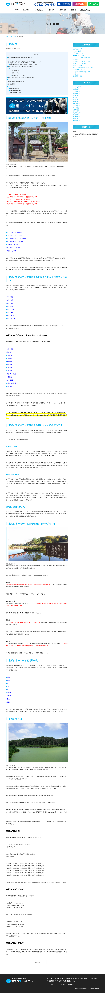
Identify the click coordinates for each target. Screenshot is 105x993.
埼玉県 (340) (76, 93)
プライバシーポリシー (53, 984)
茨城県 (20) (76, 116)
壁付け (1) (76, 95)
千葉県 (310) (76, 91)
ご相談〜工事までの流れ (38, 9)
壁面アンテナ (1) (78, 97)
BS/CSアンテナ (77, 49)
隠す (38, 54)
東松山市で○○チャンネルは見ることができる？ (23, 64)
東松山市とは (12, 84)
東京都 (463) (76, 106)
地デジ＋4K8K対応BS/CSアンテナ (82, 68)
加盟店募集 (71, 984)
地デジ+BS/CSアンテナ (79, 64)
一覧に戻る (37, 962)
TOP (7, 36)
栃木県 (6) (76, 108)
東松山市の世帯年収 (15, 93)
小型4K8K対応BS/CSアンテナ (81, 72)
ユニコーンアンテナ (78, 55)
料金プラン (26, 10)
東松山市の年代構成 (15, 90)
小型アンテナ (77, 74)
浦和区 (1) (76, 110)
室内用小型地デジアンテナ (19, 75)
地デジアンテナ (77, 66)
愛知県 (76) (76, 104)
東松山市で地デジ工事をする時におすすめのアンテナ (23, 66)
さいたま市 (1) (77, 87)
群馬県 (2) (76, 114)
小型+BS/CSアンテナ (79, 70)
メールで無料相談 (65, 4)
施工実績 (73, 10)
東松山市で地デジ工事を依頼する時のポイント (21, 77)
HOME (16, 10)
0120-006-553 (46, 4)
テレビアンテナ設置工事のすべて (85, 9)
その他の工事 (77, 51)
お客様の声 (51, 10)
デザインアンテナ (17, 73)
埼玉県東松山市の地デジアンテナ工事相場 (20, 57)
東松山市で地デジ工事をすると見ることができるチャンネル (24, 62)
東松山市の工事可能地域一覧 (16, 82)
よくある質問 (62, 10)
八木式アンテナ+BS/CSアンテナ (82, 61)
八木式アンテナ (16, 71)
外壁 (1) (75, 99)
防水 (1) (75, 118)
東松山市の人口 (14, 88)
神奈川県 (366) (77, 112)
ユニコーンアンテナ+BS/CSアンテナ (83, 57)
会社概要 (63, 984)
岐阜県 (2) (76, 101)
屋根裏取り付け (77, 76)
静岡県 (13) (76, 120)
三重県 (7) (76, 89)
